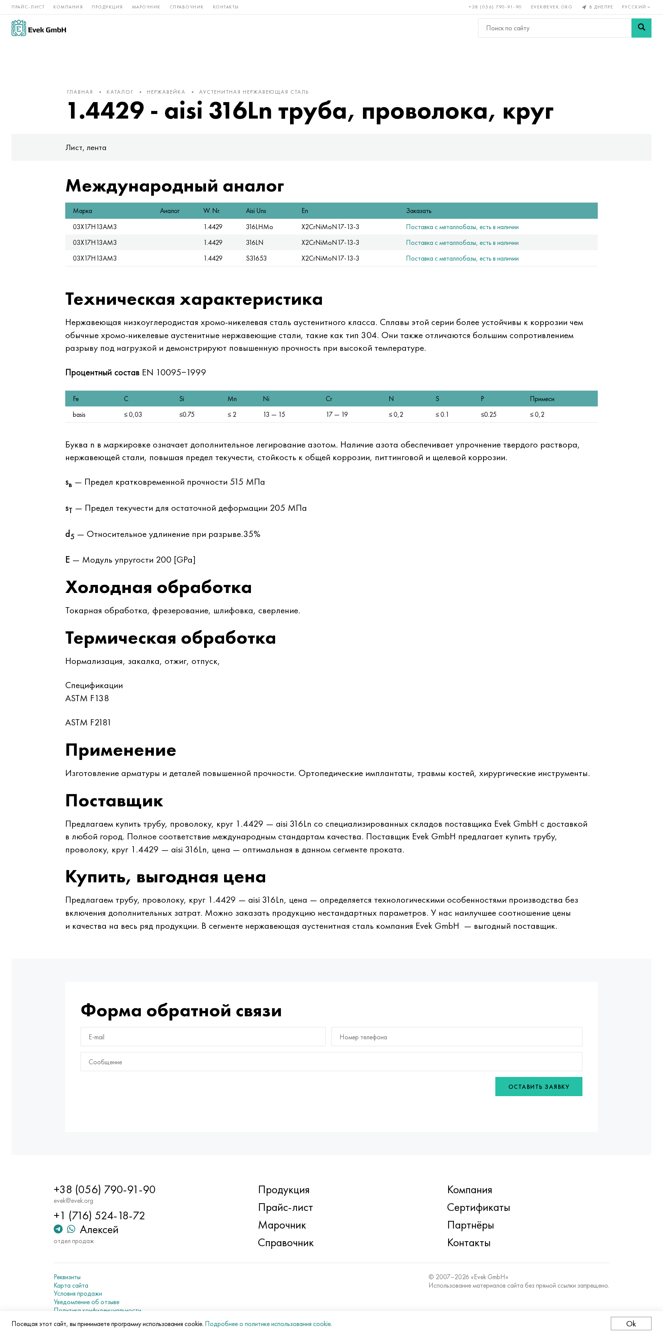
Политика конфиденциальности (97, 1310)
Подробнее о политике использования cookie (268, 1323)
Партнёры (470, 1225)
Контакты (226, 7)
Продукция (107, 7)
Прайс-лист (28, 7)
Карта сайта (71, 1285)
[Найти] (641, 28)
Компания (68, 7)
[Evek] (39, 28)
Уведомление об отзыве (86, 1302)
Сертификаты (478, 1207)
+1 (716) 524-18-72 (99, 1215)
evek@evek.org (552, 7)
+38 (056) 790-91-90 (495, 7)
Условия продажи (78, 1293)
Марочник (146, 7)
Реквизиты (67, 1277)
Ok (631, 1323)
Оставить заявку (539, 1087)
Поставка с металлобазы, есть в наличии (462, 226)
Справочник (187, 7)
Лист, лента (86, 147)
